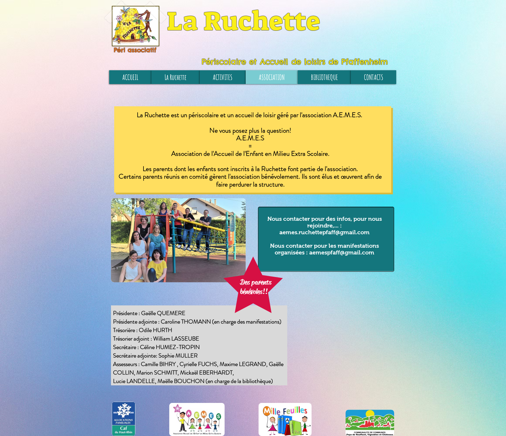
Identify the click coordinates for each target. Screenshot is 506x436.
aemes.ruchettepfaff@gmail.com (324, 232)
